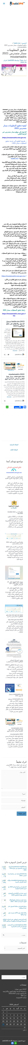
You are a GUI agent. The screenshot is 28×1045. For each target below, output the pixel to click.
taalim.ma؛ (14, 158)
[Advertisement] (14, 27)
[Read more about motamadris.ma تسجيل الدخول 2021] (14, 688)
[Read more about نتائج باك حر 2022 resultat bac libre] (14, 505)
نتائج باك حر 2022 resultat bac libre (15, 512)
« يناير (24, 1030)
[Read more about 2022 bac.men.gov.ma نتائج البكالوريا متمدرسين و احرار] (14, 608)
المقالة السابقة (14, 445)
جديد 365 (23, 995)
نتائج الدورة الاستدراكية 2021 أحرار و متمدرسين (14, 542)
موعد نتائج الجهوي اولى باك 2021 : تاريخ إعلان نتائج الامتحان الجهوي (15, 583)
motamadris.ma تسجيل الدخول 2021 (16, 695)
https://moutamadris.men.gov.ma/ (14, 137)
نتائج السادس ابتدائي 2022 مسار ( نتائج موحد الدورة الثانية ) (14, 478)
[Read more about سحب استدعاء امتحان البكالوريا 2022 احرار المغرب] (14, 648)
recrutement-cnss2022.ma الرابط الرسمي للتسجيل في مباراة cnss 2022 (17, 868)
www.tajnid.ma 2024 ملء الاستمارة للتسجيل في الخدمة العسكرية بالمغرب (17, 926)
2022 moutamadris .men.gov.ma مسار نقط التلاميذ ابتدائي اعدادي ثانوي (15, 729)
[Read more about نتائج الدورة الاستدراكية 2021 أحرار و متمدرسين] (14, 536)
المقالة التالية (14, 450)
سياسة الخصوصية (21, 997)
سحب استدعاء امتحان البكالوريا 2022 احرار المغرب (14, 660)
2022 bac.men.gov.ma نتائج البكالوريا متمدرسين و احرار (14, 615)
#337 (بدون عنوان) (20, 989)
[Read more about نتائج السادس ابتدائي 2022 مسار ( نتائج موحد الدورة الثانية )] (14, 469)
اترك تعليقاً (23, 60)
